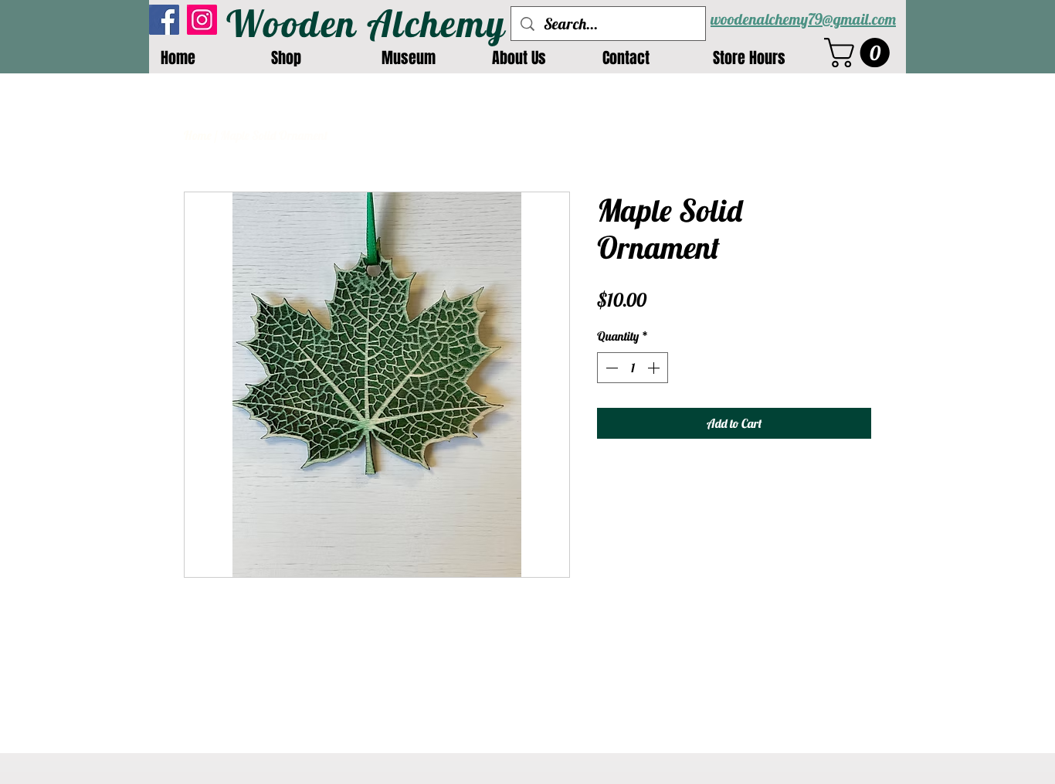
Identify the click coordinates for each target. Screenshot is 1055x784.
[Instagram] (202, 20)
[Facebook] (164, 20)
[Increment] (655, 367)
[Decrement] (610, 367)
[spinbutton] (632, 367)
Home (198, 135)
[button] (860, 52)
